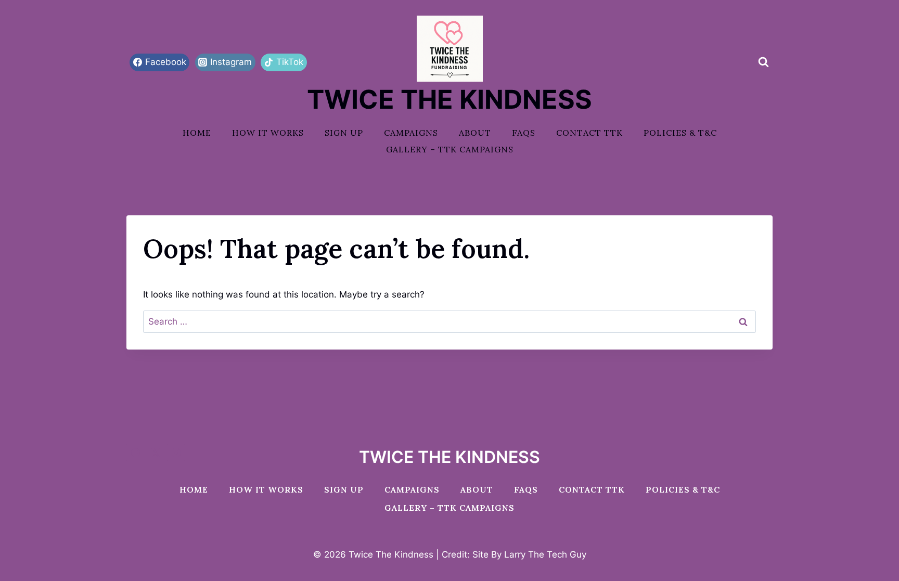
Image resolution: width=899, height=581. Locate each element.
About (475, 132)
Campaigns (411, 132)
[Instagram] (176, 452)
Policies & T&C (680, 132)
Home (197, 132)
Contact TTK (589, 132)
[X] (155, 452)
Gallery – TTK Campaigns (449, 149)
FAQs (523, 132)
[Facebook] (135, 452)
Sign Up (344, 132)
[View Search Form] (763, 62)
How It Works (268, 132)
